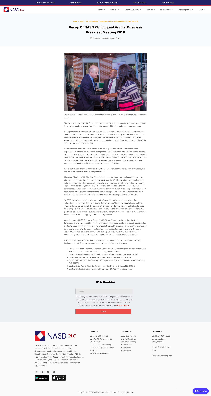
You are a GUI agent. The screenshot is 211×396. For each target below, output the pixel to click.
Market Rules (126, 344)
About (201, 10)
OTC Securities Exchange (45, 3)
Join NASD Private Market (101, 339)
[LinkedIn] (54, 372)
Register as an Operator (100, 353)
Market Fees (126, 350)
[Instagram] (48, 372)
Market (100, 10)
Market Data (126, 347)
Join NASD (113, 10)
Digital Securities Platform (107, 3)
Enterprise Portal (139, 3)
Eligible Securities (128, 339)
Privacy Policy (123, 305)
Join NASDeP (95, 342)
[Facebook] (37, 372)
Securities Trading (128, 336)
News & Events (165, 10)
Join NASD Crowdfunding (100, 344)
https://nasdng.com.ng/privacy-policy (93, 305)
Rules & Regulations (184, 10)
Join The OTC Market (99, 336)
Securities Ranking (128, 342)
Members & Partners (132, 10)
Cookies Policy (116, 392)
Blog (119, 38)
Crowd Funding (75, 3)
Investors (149, 10)
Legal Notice (128, 392)
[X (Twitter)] (42, 372)
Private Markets (168, 3)
